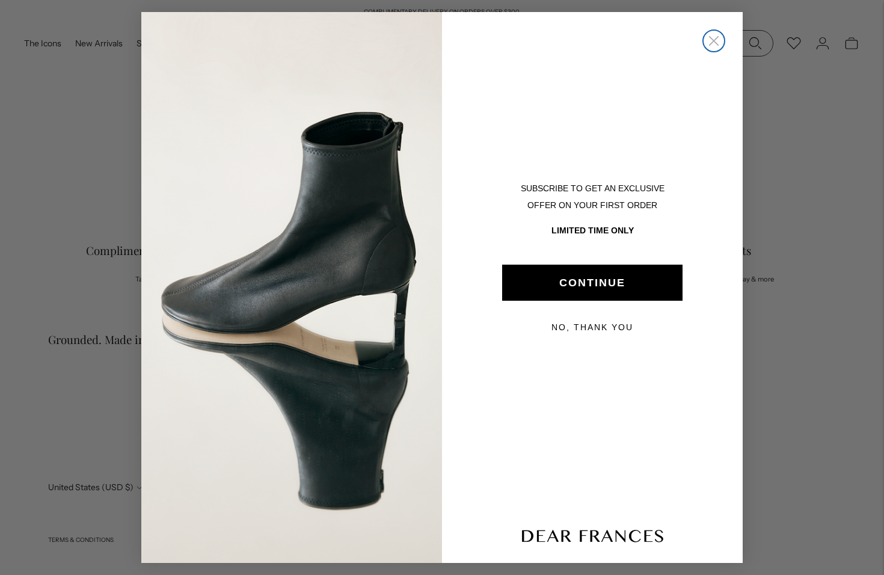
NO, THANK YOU (592, 327)
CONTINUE (592, 283)
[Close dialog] (714, 41)
